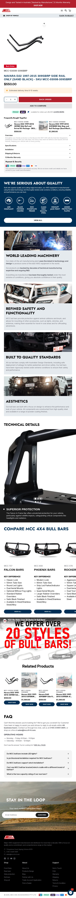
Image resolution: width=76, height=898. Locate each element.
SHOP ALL (17, 611)
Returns (55, 880)
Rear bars (7, 871)
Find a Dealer (27, 883)
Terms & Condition (59, 883)
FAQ (54, 871)
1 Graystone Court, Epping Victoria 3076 (19, 849)
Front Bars (7, 868)
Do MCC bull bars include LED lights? (22, 754)
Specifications (10, 146)
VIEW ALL (38, 220)
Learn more (58, 112)
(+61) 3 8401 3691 (12, 852)
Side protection (9, 874)
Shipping (55, 877)
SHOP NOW (12, 702)
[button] (66, 10)
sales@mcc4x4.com (12, 854)
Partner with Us (27, 877)
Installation (9, 149)
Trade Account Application (31, 880)
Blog (23, 874)
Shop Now (38, 5)
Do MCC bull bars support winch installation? (25, 763)
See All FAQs (40, 745)
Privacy (55, 886)
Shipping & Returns (12, 153)
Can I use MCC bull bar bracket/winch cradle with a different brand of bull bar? (36, 768)
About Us (25, 868)
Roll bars (7, 877)
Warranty (55, 874)
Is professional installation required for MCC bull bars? (29, 758)
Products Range (28, 871)
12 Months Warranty (13, 157)
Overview (9, 135)
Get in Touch (57, 868)
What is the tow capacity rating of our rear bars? (27, 774)
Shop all (7, 880)
